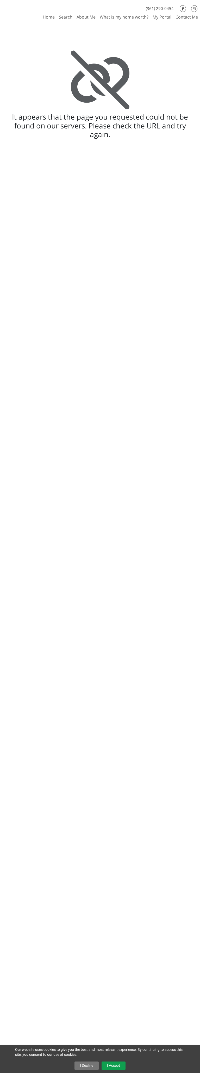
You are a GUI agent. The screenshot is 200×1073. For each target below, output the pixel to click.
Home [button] (49, 17)
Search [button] (65, 17)
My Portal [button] (162, 17)
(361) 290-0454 (160, 8)
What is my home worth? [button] (124, 17)
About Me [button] (86, 17)
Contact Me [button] (187, 17)
